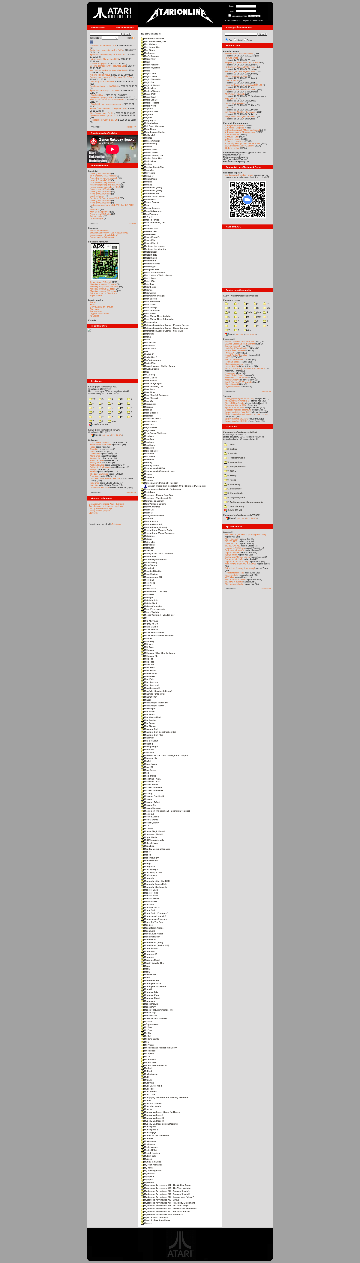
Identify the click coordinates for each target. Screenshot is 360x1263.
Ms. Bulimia (150, 1059)
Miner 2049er (150, 697)
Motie (147, 977)
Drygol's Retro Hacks (100, 313)
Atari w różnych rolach (235, 579)
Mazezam (148, 407)
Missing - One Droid (154, 796)
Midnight (148, 597)
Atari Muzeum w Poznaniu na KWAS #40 (108, 70)
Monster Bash (151, 890)
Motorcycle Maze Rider (155, 986)
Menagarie (149, 477)
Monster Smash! (152, 899)
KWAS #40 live (96, 95)
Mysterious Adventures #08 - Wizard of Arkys (166, 1205)
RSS (130, 38)
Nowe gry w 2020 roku (100, 189)
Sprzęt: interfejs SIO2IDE (236, 419)
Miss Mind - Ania (152, 779)
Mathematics (150, 322)
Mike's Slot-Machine (154, 632)
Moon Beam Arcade (154, 928)
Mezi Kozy (149, 548)
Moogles (148, 925)
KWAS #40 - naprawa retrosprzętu (105, 104)
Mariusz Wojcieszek (234, 359)
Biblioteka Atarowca (98, 242)
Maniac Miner (150, 150)
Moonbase (149, 951)
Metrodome (149, 545)
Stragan (227, 396)
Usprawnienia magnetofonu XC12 (105, 182)
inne (113, 421)
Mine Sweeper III (152, 688)
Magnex (148, 117)
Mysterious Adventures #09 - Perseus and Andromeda (170, 1208)
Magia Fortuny (151, 65)
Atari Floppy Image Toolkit (102, 113)
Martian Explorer (152, 208)
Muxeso (148, 1159)
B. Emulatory (233, 484)
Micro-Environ (151, 574)
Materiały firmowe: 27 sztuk (102, 289)
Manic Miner (150, 161)
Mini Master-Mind (152, 717)
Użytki (239, 40)
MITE (146, 825)
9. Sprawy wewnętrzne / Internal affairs (242, 143)
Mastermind (150, 261)
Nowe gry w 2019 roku (100, 191)
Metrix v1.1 (149, 542)
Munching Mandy (152, 1106)
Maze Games (150, 378)
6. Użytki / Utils (232, 137)
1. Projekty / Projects (234, 125)
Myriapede (149, 1176)
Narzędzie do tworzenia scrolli (103, 178)
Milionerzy (149, 641)
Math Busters (150, 299)
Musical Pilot (150, 1150)
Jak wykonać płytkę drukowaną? (240, 568)
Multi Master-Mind (153, 1086)
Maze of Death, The (153, 386)
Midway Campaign (153, 606)
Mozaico (148, 1021)
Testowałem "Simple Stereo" (237, 557)
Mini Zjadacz (150, 726)
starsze (132, 223)
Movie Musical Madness (155, 1018)
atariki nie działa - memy (236, 76)
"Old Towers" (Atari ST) (100, 442)
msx (258, 317)
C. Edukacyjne (234, 489)
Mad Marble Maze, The (155, 41)
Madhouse (149, 53)
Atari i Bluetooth (232, 539)
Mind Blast (149, 667)
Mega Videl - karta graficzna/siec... (240, 116)
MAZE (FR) (149, 375)
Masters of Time (152, 264)
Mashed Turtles (151, 220)
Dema (249, 40)
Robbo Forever (97, 460)
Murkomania (150, 1141)
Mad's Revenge (151, 56)
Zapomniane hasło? (232, 20)
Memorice (149, 460)
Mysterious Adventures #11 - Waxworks (163, 1214)
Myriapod (148, 1179)
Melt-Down (149, 457)
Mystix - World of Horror (156, 1217)
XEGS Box (230, 577)
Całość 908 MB (234, 510)
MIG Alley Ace (151, 621)
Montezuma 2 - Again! (155, 916)
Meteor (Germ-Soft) (153, 524)
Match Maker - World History (158, 275)
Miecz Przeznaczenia (154, 609)
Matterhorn (149, 345)
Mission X (149, 814)
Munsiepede (150, 1127)
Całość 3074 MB (100, 424)
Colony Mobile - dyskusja (100, 508)
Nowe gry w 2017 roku (100, 194)
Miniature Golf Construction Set (160, 732)
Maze (146, 372)
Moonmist (149, 957)
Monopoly (149, 878)
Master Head (150, 234)
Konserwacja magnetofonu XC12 (105, 187)
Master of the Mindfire (155, 249)
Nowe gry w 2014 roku (100, 214)
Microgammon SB (153, 577)
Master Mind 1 (151, 243)
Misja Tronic (150, 776)
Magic (147, 71)
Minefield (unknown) (154, 694)
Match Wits (149, 281)
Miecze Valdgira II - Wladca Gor (159, 615)
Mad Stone (149, 50)
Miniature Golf (151, 729)
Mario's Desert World (154, 196)
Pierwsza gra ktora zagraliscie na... (241, 71)
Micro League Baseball (155, 559)
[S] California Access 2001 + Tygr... (241, 67)
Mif (145, 618)
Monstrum (149, 904)
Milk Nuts (148, 644)
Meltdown (149, 454)
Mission (148, 799)
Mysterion (149, 1182)
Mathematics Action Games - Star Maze (163, 331)
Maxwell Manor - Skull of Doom (159, 366)
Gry (230, 40)
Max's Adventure (152, 360)
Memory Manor (151, 465)
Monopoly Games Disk (155, 884)
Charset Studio (231, 80)
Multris (147, 1100)
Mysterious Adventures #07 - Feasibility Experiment (169, 1203)
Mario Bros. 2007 (152, 193)
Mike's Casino (151, 627)
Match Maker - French (154, 272)
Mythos (148, 1223)
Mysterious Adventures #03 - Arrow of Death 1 (167, 1191)
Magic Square (151, 100)
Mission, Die (150, 805)
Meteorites (149, 536)
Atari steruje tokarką (234, 584)
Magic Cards (150, 73)
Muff (146, 1077)
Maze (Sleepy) (151, 398)
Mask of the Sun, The (154, 222)
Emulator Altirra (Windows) (102, 237)
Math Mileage (150, 307)
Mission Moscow (152, 808)
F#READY (229, 353)
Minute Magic (150, 764)
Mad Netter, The (152, 47)
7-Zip (113, 435)
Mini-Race (149, 749)
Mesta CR (149, 510)
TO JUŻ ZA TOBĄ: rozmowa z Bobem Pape (245, 368)
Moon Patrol (150, 939)
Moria (147, 966)
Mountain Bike (151, 992)
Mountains (149, 1001)
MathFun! (149, 334)
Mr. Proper (149, 1045)
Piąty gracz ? (231, 98)
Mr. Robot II (149, 1051)
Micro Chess (150, 556)
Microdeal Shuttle (152, 571)
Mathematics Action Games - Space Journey (166, 328)
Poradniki (93, 171)
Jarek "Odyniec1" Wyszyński (238, 382)
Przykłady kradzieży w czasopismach (242, 62)
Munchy (148, 1109)
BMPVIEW (94, 209)
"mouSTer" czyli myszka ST (237, 401)
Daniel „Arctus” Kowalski (236, 355)
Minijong (148, 744)
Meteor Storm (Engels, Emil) (158, 530)
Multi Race (149, 1089)
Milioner (148, 638)
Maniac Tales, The (153, 158)
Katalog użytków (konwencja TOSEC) (241, 515)
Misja (146, 773)
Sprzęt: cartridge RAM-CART (238, 412)
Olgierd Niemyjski (233, 386)
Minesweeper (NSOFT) (155, 706)
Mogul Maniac (151, 837)
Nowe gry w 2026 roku (100, 173)
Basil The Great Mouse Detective (105, 478)
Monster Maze (151, 896)
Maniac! (148, 147)
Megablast (149, 436)
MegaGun (149, 439)
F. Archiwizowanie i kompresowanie (245, 502)
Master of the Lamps (154, 246)
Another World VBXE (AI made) (239, 53)
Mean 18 (148, 410)
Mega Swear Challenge (155, 433)
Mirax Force (150, 770)
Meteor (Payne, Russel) (155, 527)
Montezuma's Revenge (155, 919)
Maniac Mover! (151, 152)
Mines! (147, 700)
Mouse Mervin (151, 1004)
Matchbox (149, 284)
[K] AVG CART (231, 58)
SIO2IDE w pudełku (234, 582)
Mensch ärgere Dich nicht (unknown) (162, 489)
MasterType (149, 266)
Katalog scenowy (231, 300)
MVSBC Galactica (152, 1162)
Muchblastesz (151, 1074)
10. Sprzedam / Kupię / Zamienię (239, 146)
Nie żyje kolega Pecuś (100, 75)
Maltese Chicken (152, 141)
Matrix (147, 339)
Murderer (148, 1138)
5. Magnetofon (234, 462)
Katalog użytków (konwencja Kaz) (240, 432)
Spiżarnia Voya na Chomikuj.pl (103, 293)
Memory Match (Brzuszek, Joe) (159, 471)
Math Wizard (150, 313)
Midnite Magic (151, 603)
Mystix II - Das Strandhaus (157, 1220)
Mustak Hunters (152, 1153)
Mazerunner (150, 404)
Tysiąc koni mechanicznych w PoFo (106, 50)
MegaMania (149, 445)
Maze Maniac (150, 380)
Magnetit (148, 108)
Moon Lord (149, 931)
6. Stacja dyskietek (236, 466)
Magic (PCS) (150, 94)
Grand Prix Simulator (99, 487)
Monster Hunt (151, 893)
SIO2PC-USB (231, 541)
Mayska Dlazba (151, 369)
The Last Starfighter (99, 474)
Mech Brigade (151, 413)
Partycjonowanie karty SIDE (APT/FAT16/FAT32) (112, 205)
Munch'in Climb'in (153, 1103)
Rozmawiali (229, 339)
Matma (147, 337)
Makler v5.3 (149, 135)
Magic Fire (149, 82)
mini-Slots (149, 752)
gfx (268, 308)
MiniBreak (149, 738)
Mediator (148, 416)
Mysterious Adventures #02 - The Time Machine (167, 1188)
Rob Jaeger (230, 373)
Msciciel (148, 1068)
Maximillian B (150, 357)
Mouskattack (150, 1016)
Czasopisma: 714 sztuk (101, 282)
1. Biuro (231, 444)
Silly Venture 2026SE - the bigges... (241, 112)
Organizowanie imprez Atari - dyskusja (106, 504)
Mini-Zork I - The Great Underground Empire (166, 755)
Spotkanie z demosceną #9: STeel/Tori (107, 54)
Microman (149, 580)
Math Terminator (152, 310)
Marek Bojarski (232, 384)
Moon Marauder (152, 937)
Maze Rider (149, 392)
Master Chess (151, 231)
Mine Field (149, 679)
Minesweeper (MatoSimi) (156, 703)
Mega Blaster (150, 427)
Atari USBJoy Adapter (235, 403)
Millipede (148, 659)
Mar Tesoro (149, 173)
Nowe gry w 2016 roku (100, 200)
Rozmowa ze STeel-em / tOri (103, 45)
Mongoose (149, 866)
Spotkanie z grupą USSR (101, 97)
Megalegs (149, 442)
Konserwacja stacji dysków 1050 (105, 185)
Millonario (149, 664)
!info (249, 312)
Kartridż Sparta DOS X (100, 180)
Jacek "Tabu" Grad (233, 375)
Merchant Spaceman (154, 501)
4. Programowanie (236, 458)
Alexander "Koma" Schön (236, 377)
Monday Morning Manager (157, 849)
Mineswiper (149, 708)
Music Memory (151, 1147)
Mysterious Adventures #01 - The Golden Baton (167, 1185)
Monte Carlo (150, 910)
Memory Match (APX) (154, 468)
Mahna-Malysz (151, 123)
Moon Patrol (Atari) (153, 942)
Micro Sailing (150, 562)
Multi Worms (150, 1091)
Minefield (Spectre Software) (158, 691)
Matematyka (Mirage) (154, 296)
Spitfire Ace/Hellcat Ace (100, 467)
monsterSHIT (150, 902)
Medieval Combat (152, 418)
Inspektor (94, 485)
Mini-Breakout (151, 741)
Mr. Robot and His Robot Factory (160, 1048)
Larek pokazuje (97, 196)
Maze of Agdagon (153, 383)
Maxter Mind (150, 363)
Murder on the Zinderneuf (157, 1135)
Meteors (148, 539)
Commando (95, 454)
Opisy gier (93, 440)
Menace (148, 474)
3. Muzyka (232, 453)
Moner (147, 852)
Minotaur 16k (150, 758)
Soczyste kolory (232, 575)
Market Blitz (150, 199)
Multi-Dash (149, 1094)
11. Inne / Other (232, 148)
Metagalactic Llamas (154, 515)
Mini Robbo (150, 720)
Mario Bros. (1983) (153, 187)
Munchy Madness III (154, 1118)
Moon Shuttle (151, 948)
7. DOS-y (231, 471)
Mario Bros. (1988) (153, 190)
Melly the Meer (151, 451)
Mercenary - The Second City (158, 498)
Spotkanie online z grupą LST (103, 115)
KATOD (228, 357)
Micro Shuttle (150, 565)
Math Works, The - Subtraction (159, 319)
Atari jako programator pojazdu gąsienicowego (246, 534)
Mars (146, 205)
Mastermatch (150, 258)
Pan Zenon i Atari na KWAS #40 (104, 86)
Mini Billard (149, 711)
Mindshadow (150, 673)
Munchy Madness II (153, 1115)
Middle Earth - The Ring (155, 592)
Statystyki (93, 513)
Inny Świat (94, 483)
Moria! (147, 969)
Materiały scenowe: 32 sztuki (103, 284)
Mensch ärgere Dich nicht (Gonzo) (161, 483)
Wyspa (93, 469)
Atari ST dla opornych (100, 212)
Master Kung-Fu (152, 237)
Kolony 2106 (95, 463)
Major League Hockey (154, 132)
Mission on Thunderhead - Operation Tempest (167, 811)
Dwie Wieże (95, 476)
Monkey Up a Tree (153, 872)
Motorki (148, 989)
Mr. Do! (147, 1036)
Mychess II (149, 1173)
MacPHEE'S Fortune (154, 38)
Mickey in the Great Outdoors (158, 553)
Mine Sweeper (151, 682)
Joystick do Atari (232, 552)
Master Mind (150, 240)
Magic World (150, 106)
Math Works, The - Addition (157, 316)
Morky (147, 972)
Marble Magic (150, 179)
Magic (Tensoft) (152, 103)
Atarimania (94, 309)
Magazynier (149, 59)
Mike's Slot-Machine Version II (158, 635)
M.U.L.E (148, 1080)
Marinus (148, 185)
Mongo (147, 863)
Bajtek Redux (96, 295)
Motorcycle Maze (152, 983)
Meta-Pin (148, 518)
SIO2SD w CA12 (232, 546)
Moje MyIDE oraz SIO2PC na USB (240, 564)
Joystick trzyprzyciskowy (236, 561)
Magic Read (150, 97)
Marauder (148, 176)
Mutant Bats (150, 1156)
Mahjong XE (150, 120)
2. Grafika (232, 449)
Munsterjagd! (150, 1132)
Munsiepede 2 (151, 1130)
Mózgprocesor (151, 1024)
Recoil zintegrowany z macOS (104, 120)
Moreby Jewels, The (154, 963)
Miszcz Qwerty (151, 823)
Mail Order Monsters (154, 126)
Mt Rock (148, 1071)
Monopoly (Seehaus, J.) (155, 887)
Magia (147, 62)
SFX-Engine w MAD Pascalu (103, 176)
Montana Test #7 (152, 907)
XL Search (94, 316)
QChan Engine (96, 218)
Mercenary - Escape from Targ (158, 495)
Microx (147, 586)
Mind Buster (150, 670)
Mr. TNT (148, 1056)
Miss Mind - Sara (152, 781)
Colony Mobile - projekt (99, 511)
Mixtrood (148, 828)
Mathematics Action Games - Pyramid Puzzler (166, 325)
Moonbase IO (150, 954)
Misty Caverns (151, 820)
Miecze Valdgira (151, 612)
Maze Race (149, 389)
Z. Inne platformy (235, 506)
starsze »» (131, 127)
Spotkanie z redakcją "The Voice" (105, 90)
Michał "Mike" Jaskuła (235, 350)
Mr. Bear (148, 1027)
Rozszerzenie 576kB (234, 573)
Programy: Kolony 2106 (235, 405)
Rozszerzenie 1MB (233, 559)
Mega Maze (149, 430)
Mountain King (151, 995)
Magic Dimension (152, 79)
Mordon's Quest (152, 960)
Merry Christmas (152, 507)
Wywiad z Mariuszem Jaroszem (239, 341)
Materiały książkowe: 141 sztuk (104, 286)
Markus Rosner (151, 202)
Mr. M (146, 1042)
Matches (148, 290)
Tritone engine (96, 216)
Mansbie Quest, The (154, 167)
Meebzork (149, 424)
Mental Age (149, 492)
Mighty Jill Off (151, 624)
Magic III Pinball (152, 85)
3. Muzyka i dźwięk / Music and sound (242, 130)
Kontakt (92, 320)
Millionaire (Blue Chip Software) (160, 653)
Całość (97, 435)
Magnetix (148, 114)
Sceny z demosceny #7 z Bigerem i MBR (108, 108)
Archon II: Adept (97, 465)
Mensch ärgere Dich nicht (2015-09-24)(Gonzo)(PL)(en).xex (176, 486)
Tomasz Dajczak (232, 346)
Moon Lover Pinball (153, 934)
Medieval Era (150, 421)
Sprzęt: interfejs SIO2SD (236, 421)
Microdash (149, 568)
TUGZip (119, 435)
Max (146, 351)
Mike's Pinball (151, 629)
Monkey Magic (151, 869)
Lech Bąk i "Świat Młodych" (237, 348)
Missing (148, 793)
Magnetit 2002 (151, 111)
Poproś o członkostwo (253, 20)
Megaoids (149, 448)
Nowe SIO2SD (231, 543)
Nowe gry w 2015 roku (100, 203)
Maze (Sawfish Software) (156, 395)
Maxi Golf (149, 354)
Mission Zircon (151, 817)
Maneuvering (150, 144)
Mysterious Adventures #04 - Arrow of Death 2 (167, 1194)
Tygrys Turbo (231, 555)
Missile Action (151, 784)
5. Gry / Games (232, 134)
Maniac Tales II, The (153, 155)
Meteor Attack (151, 521)
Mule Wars (149, 1083)
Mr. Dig (147, 1033)
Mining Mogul (151, 746)
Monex (147, 855)
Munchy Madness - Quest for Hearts (162, 1112)
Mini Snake (149, 723)
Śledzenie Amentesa (234, 364)
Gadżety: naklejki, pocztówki (238, 410)
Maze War (149, 401)
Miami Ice (148, 550)
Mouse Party (150, 1007)
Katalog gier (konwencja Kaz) (102, 387)
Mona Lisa (149, 846)
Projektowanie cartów (234, 550)
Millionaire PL (151, 656)
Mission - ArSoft (152, 802)
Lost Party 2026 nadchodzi (102, 81)
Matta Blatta (150, 342)
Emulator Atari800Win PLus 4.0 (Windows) (109, 233)
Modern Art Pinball (153, 834)
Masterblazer (150, 252)
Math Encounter (152, 301)
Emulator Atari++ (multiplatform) (104, 235)
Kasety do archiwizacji (235, 103)
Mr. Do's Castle (151, 1039)
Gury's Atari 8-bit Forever (101, 307)
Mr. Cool (148, 1030)
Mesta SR (148, 513)
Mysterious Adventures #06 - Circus (161, 1200)
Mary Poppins (151, 214)
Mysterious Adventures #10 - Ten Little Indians (167, 1211)
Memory (148, 462)
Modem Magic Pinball (154, 831)
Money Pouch (151, 860)
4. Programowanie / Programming (240, 132)
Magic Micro (150, 88)
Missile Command (153, 787)
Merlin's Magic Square (155, 504)
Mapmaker (149, 170)
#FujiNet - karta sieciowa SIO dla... (240, 89)
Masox (147, 225)
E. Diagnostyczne (236, 497)
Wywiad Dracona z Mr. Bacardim (240, 344)
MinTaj (147, 761)
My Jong (148, 1168)
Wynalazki (228, 532)
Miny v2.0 (148, 767)
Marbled (148, 182)
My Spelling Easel (152, 1170)
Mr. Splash (149, 1053)
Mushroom (149, 1144)
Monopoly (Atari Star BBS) (157, 881)
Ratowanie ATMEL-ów (235, 548)
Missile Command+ (153, 790)
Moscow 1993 (151, 974)
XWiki (92, 304)
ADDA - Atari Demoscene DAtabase (240, 296)
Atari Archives (96, 311)
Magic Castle (150, 76)
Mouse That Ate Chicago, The (158, 1010)
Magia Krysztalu (152, 68)
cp (267, 303)
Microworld (149, 583)
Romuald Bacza (232, 362)
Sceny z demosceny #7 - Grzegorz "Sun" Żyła (111, 77)
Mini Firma (149, 714)
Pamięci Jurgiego (98, 63)
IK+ (226, 107)
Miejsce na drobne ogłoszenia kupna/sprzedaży (246, 414)
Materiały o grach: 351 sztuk (103, 291)
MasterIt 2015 (150, 255)
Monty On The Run (153, 922)
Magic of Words (152, 91)
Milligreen (149, 650)
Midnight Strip (151, 600)
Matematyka (150, 293)
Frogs (92, 447)
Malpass (148, 138)
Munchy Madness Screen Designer (161, 1124)
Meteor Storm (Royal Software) (159, 533)
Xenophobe (95, 458)
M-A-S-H (148, 217)
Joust (92, 451)
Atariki (92, 302)
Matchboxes (150, 287)
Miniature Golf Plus (153, 735)
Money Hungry (151, 858)
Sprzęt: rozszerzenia (234, 407)
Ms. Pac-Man (150, 1062)
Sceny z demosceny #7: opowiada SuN (108, 66)
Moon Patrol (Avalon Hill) (156, 945)
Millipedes (149, 662)
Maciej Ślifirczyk (232, 380)
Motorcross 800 (151, 980)
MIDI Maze (149, 594)
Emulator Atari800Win (99, 230)
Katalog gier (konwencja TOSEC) (104, 430)
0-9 (93, 399)
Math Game (149, 304)
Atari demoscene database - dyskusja (106, 506)
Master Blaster (151, 228)
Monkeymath (150, 875)
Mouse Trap (150, 1013)
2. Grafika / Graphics (234, 128)
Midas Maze (150, 589)
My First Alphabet (153, 1165)
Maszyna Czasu (152, 269)
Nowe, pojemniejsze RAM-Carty (239, 398)
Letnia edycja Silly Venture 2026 (104, 59)
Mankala (148, 164)
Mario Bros (95, 456)
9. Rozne (231, 480)
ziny (249, 330)
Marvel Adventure (152, 211)
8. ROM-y (231, 475)
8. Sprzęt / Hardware (234, 141)
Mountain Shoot (152, 998)
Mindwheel (149, 676)
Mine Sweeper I (151, 685)
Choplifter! (94, 449)
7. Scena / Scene (233, 139)
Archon (93, 472)
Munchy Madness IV (154, 1121)
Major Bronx (150, 129)
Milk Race (149, 647)
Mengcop (148, 480)
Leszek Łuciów (232, 366)
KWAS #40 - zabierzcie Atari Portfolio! (107, 99)
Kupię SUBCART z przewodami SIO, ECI (243, 85)
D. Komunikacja (235, 493)
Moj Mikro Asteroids (154, 840)
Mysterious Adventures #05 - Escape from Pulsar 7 (169, 1197)
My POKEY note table (235, 94)
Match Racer (150, 278)
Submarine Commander (101, 445)
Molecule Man (151, 843)
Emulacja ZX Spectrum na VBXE (104, 198)
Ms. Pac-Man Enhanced (155, 1065)
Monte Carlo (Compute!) (156, 913)
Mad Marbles (150, 44)
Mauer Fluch (150, 348)
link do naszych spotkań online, (239, 175)
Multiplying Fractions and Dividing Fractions (166, 1097)
